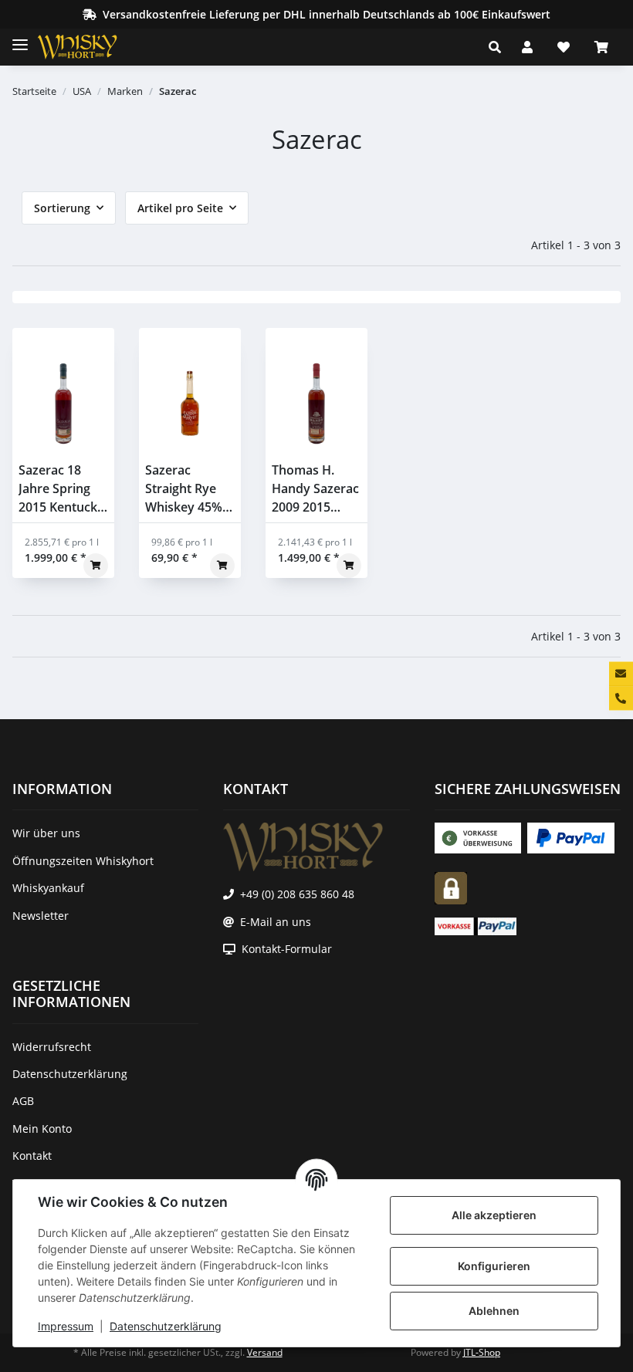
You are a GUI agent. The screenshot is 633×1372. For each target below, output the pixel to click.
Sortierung (62, 208)
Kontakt (32, 1155)
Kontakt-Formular (287, 948)
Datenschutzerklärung (166, 1326)
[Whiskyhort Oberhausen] (89, 47)
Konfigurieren (494, 1265)
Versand (265, 1352)
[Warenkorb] (601, 47)
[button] (499, 47)
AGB (23, 1100)
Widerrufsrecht (51, 1046)
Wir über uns (46, 833)
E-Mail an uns (275, 921)
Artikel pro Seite (180, 208)
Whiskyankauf (48, 887)
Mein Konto (42, 1128)
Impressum (65, 1326)
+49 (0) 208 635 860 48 (297, 894)
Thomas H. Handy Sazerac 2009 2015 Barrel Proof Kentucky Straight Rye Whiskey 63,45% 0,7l (315, 488)
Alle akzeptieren (494, 1215)
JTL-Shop (481, 1352)
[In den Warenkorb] (95, 565)
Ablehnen (494, 1310)
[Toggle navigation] (20, 38)
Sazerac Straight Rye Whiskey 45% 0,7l (183, 488)
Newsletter (40, 915)
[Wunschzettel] (563, 47)
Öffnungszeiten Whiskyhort (83, 860)
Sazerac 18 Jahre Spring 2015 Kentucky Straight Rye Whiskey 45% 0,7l (61, 488)
